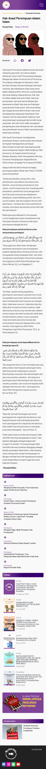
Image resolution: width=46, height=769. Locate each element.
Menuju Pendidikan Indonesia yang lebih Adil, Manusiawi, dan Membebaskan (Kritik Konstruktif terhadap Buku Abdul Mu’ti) (29, 678)
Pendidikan (20, 672)
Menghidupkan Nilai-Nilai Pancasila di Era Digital (26, 639)
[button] (15, 60)
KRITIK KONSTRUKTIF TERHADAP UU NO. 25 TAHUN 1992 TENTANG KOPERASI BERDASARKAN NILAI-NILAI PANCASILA (28, 660)
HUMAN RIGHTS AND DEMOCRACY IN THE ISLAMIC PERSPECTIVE (28, 604)
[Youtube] (18, 764)
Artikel (18, 581)
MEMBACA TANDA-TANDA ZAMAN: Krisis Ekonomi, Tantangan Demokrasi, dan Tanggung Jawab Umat (27, 623)
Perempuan (18, 13)
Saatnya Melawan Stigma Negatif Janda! (20, 543)
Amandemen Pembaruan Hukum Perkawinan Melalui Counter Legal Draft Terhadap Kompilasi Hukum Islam (21, 516)
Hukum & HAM (7, 13)
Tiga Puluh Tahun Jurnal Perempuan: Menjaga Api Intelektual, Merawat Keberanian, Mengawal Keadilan (26, 587)
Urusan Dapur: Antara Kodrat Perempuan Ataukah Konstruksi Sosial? (20, 502)
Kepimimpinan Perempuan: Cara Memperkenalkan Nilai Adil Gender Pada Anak (21, 555)
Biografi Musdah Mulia (12, 567)
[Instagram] (9, 764)
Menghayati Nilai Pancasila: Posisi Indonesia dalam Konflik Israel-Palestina (21, 488)
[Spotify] (13, 764)
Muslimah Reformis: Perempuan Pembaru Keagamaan (31, 728)
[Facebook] (4, 764)
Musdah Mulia (7, 27)
